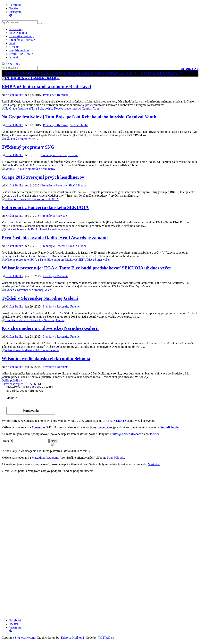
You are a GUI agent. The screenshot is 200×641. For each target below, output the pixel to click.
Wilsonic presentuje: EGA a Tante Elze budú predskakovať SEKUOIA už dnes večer (86, 267)
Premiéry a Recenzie (22, 39)
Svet (12, 43)
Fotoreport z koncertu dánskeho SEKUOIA (45, 207)
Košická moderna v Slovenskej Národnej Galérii (50, 328)
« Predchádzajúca (12, 384)
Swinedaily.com (25, 637)
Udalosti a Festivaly (21, 36)
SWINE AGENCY (21, 53)
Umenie (14, 46)
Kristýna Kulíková (72, 637)
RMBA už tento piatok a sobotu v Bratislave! (46, 86)
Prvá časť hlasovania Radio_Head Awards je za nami (55, 237)
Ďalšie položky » (12, 380)
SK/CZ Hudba (79, 125)
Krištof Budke (14, 94)
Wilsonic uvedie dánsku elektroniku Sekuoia (46, 358)
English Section (19, 50)
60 (35, 384)
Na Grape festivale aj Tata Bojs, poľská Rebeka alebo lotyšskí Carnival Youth (79, 116)
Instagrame (52, 457)
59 (31, 384)
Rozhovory (16, 29)
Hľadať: (7, 440)
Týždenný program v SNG (28, 147)
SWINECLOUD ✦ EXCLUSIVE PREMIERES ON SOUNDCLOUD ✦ (71, 73)
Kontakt (14, 57)
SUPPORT (189, 69)
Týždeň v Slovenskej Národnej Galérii (40, 298)
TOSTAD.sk (106, 637)
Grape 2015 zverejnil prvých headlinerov (43, 177)
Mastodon (38, 457)
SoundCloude (115, 457)
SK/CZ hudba (18, 32)
